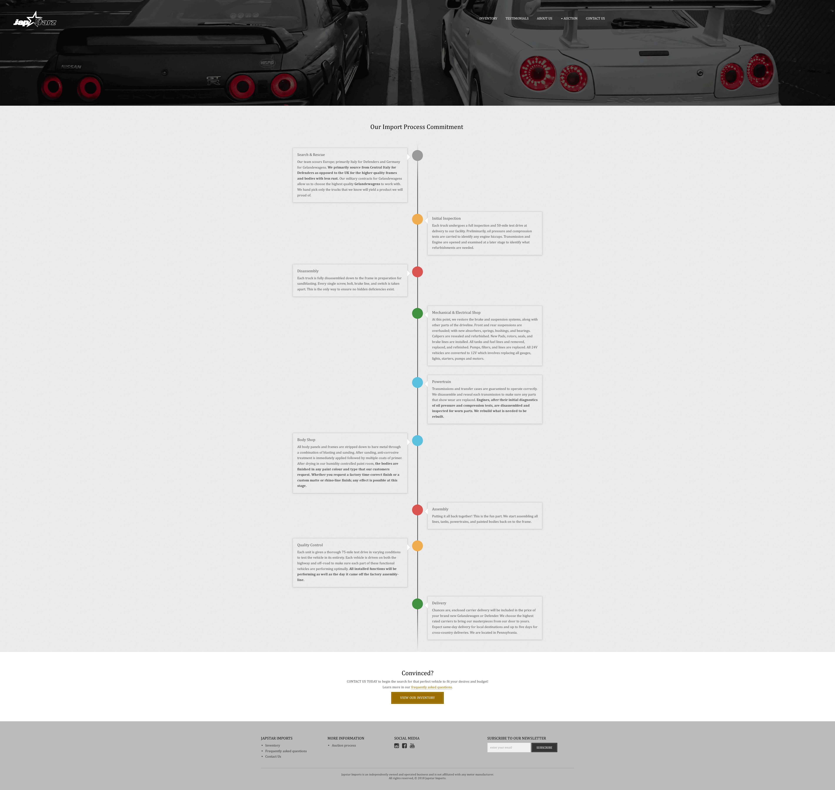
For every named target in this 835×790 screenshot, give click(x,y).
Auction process (344, 745)
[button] (570, 18)
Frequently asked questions (286, 751)
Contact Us (273, 756)
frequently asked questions (431, 687)
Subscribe (544, 747)
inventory (272, 745)
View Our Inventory (417, 698)
